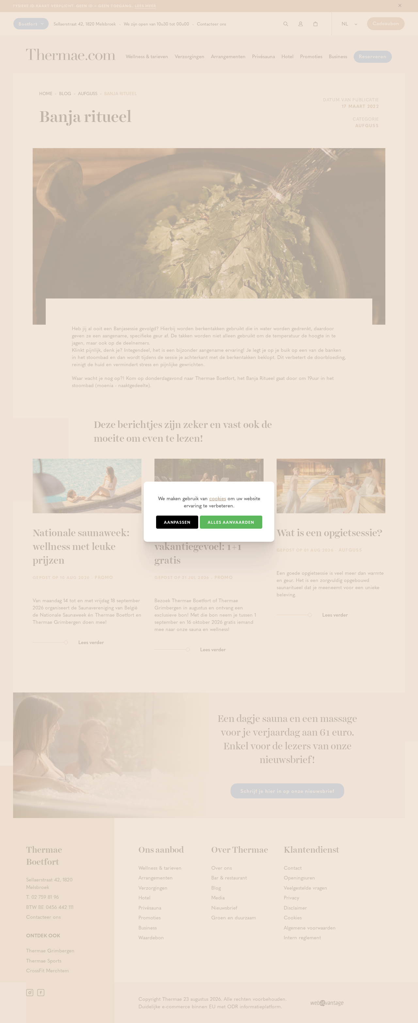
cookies (217, 498)
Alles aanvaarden (231, 522)
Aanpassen (177, 522)
